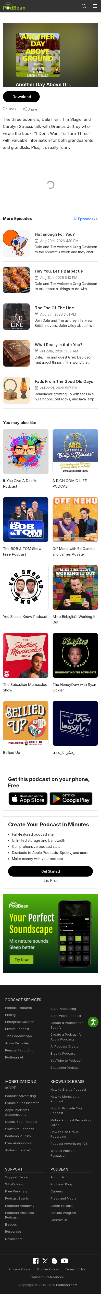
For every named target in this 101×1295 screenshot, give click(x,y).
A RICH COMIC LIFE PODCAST (69, 483)
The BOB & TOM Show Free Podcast (22, 551)
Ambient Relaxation (20, 1150)
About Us (57, 1177)
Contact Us (59, 1220)
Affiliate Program (63, 1213)
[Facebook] (35, 1261)
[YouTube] (64, 1260)
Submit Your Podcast (21, 1122)
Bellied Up (11, 752)
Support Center (17, 1177)
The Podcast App (18, 1036)
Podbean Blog (61, 1184)
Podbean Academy (19, 1206)
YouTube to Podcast (65, 1060)
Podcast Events (17, 1198)
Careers (56, 1191)
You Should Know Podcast (25, 616)
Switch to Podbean (19, 1129)
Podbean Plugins (18, 1136)
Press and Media (63, 1198)
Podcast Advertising (20, 1096)
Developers (14, 1239)
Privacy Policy (19, 1269)
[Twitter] (45, 1261)
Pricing (10, 1015)
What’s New (14, 1184)
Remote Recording (19, 1050)
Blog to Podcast (62, 1053)
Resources (13, 1231)
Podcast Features (18, 1008)
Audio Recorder (17, 1043)
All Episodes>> (86, 219)
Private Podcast (17, 1029)
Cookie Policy (47, 1269)
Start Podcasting (63, 1009)
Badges (11, 1224)
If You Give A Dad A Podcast (19, 483)
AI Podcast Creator (65, 1046)
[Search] (84, 6)
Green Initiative (62, 1206)
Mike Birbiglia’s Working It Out (73, 619)
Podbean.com (66, 1285)
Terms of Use (75, 1269)
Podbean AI (14, 1057)
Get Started (50, 871)
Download (22, 96)
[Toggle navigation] (95, 6)
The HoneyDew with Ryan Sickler (74, 687)
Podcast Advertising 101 (68, 1143)
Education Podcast (64, 1067)
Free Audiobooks (18, 1143)
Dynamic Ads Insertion (22, 1103)
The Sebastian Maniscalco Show (25, 687)
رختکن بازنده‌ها (63, 752)
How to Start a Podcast (68, 1089)
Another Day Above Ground (44, 84)
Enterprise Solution (19, 1022)
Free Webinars (16, 1191)
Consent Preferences (47, 1277)
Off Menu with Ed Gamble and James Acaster (74, 551)
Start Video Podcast (65, 1016)
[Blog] (54, 1261)
